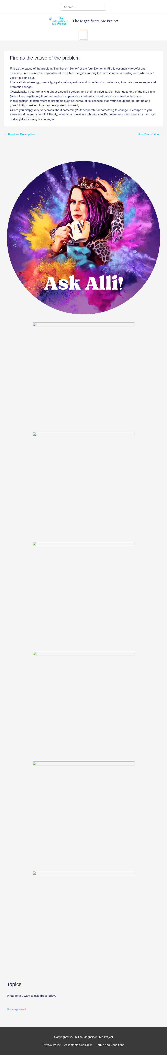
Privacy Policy (51, 1044)
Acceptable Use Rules (78, 1044)
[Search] (103, 7)
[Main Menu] (84, 35)
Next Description (150, 134)
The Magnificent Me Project (95, 20)
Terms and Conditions (110, 1044)
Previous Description (19, 134)
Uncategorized (16, 1009)
